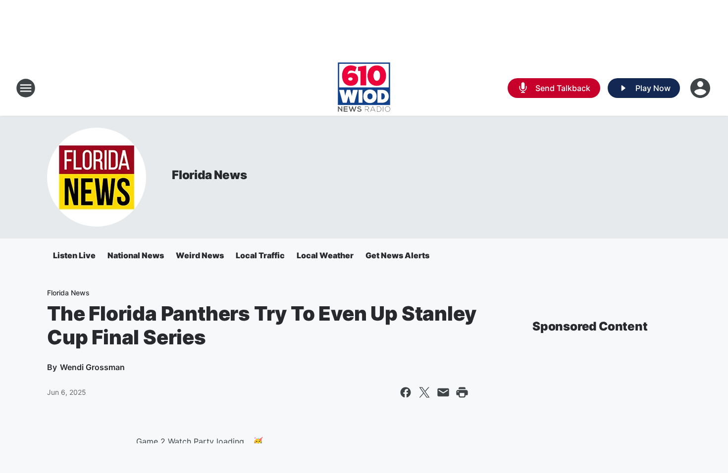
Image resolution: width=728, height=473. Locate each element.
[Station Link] (364, 88)
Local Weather (325, 255)
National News (135, 255)
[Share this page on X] (424, 392)
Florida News (209, 175)
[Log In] (701, 88)
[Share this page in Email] (443, 392)
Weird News (200, 255)
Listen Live (74, 255)
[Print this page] (462, 392)
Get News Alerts (397, 255)
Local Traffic (260, 255)
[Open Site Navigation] (26, 88)
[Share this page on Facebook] (406, 392)
